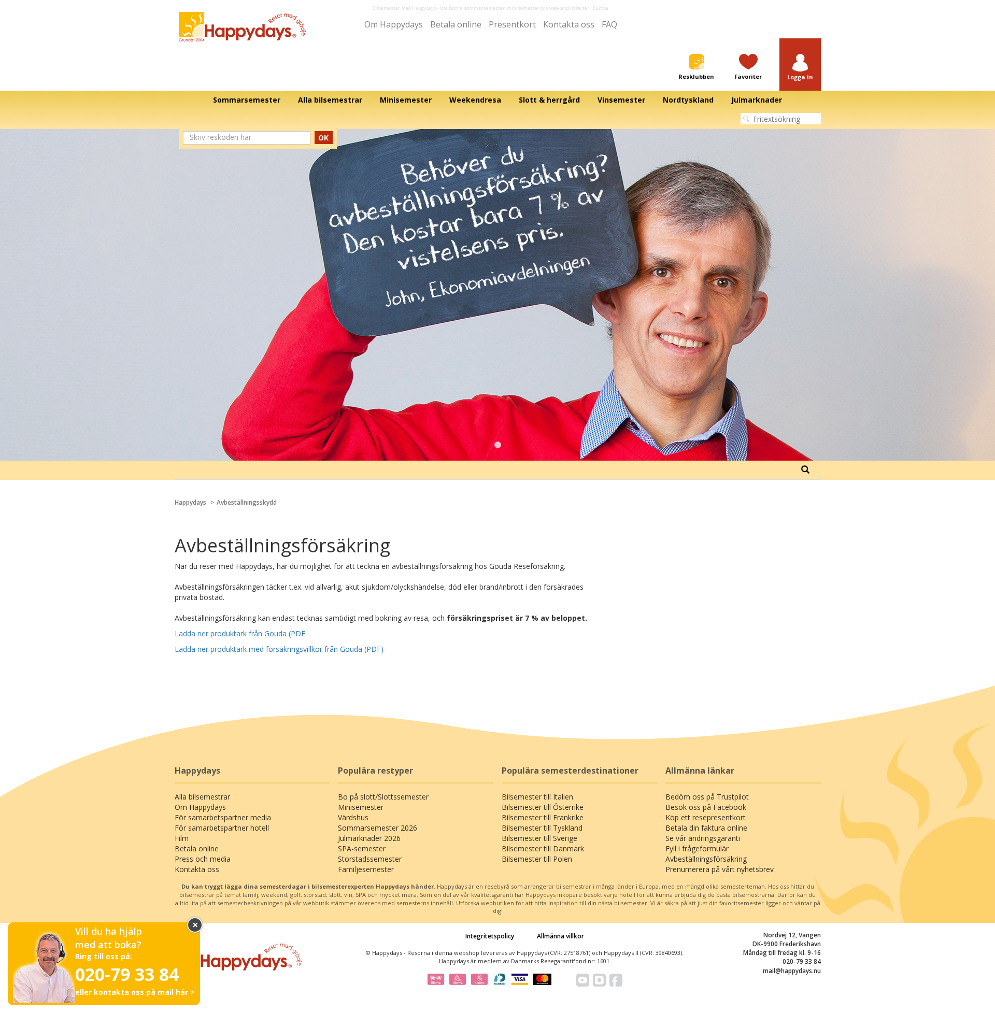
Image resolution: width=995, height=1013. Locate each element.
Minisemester (360, 807)
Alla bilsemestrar (202, 797)
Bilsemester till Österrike (543, 807)
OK (323, 137)
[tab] (805, 470)
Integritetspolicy (489, 936)
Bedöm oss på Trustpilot (707, 797)
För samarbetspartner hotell (222, 828)
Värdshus (353, 817)
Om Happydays (393, 24)
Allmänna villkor (560, 936)
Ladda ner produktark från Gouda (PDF (240, 633)
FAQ (609, 24)
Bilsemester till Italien (537, 797)
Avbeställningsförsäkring (706, 859)
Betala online (455, 24)
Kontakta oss (568, 24)
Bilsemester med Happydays (404, 8)
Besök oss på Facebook (705, 807)
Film (182, 838)
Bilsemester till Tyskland (542, 828)
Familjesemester (366, 869)
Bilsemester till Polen (537, 859)
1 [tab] (497, 445)
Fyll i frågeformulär (697, 848)
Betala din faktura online (706, 828)
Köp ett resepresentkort (705, 817)
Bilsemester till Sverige (539, 838)
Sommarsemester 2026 (377, 828)
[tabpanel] (497, 295)
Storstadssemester (370, 859)
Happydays (190, 502)
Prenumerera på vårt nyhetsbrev (719, 869)
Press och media (203, 859)
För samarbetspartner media (223, 817)
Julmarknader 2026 (369, 838)
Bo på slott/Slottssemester (383, 797)
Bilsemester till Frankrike (543, 817)
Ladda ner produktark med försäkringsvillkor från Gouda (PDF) (279, 649)
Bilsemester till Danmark (543, 848)
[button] (800, 67)
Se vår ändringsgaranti (702, 838)
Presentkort (512, 24)
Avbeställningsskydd (247, 502)
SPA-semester (362, 848)
